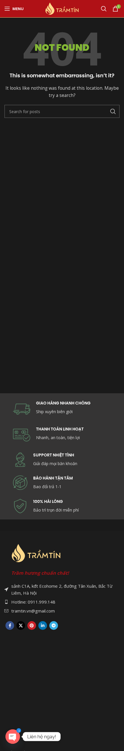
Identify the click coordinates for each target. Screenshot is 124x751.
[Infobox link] (62, 482)
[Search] (104, 8)
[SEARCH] (113, 111)
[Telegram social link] (53, 625)
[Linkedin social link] (42, 625)
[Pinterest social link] (31, 625)
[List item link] (62, 601)
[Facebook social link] (9, 625)
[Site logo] (62, 8)
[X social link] (20, 625)
